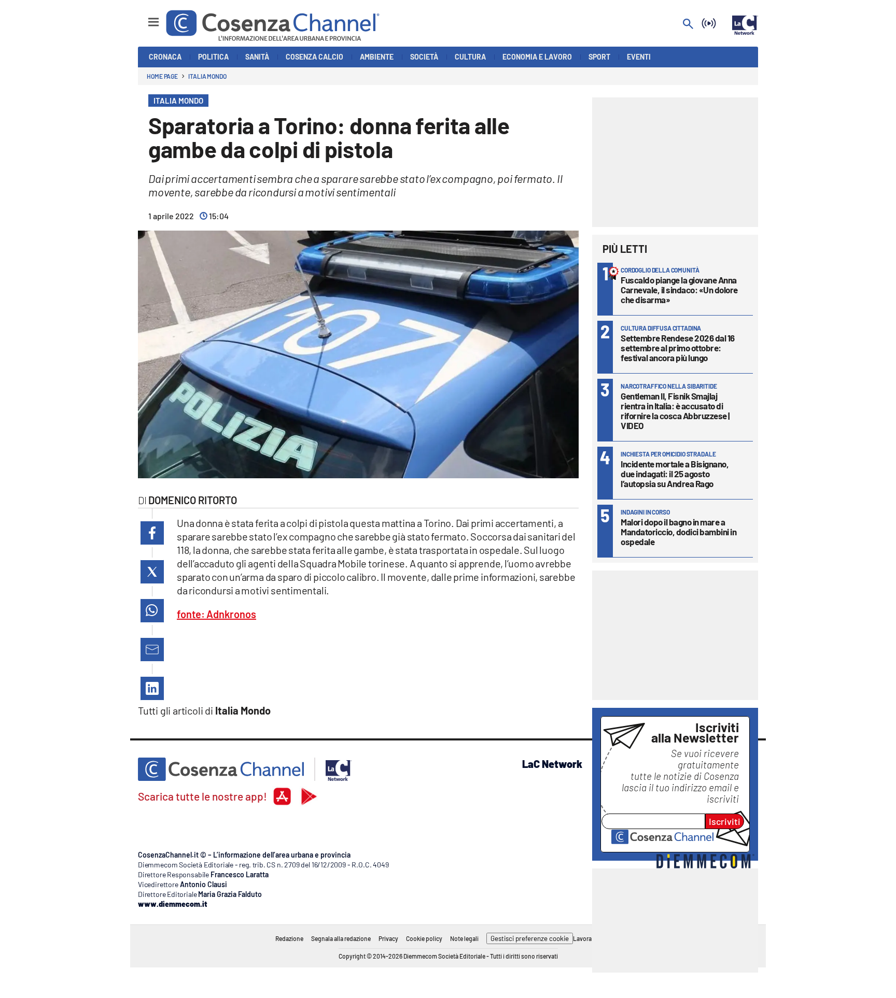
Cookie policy (424, 938)
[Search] (688, 25)
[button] (152, 533)
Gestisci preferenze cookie (530, 938)
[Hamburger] (144, 17)
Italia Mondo (207, 76)
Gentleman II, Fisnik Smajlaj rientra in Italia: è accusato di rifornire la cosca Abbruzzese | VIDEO (675, 411)
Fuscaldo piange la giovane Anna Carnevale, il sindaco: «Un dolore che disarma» (679, 290)
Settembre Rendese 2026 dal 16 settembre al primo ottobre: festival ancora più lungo (678, 348)
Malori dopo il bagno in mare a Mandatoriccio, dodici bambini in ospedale (678, 532)
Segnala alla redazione (341, 938)
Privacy (388, 938)
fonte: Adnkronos (216, 614)
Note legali (464, 938)
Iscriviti (724, 821)
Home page (162, 76)
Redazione (289, 938)
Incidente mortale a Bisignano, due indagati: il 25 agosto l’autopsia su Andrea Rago (675, 474)
